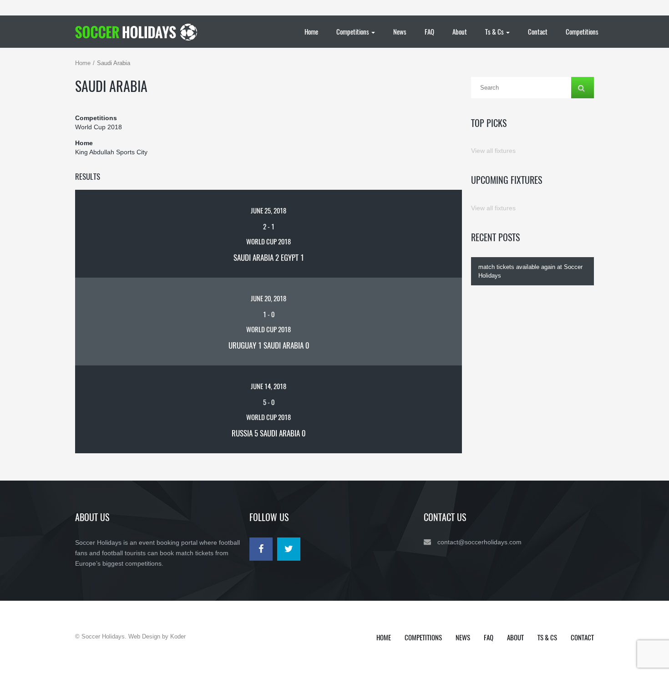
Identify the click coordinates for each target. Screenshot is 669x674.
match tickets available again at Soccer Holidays (530, 271)
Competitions (353, 31)
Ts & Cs (495, 31)
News (399, 31)
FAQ (429, 31)
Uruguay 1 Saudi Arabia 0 (268, 345)
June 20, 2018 (268, 298)
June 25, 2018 (268, 210)
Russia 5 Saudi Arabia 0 (268, 433)
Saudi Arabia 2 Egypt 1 (268, 257)
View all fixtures (493, 150)
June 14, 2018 (268, 386)
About (459, 31)
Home (311, 31)
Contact (537, 31)
